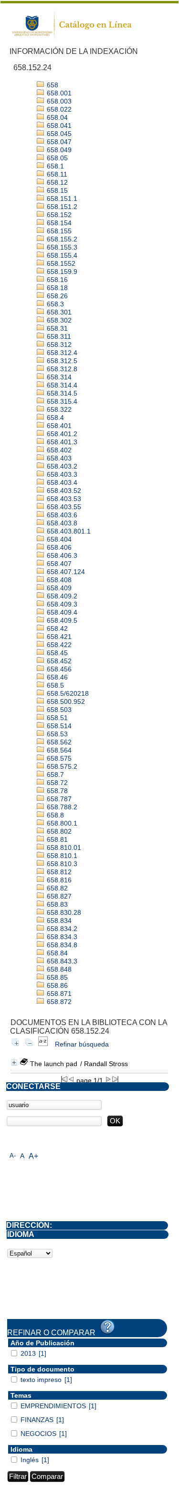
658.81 (56, 839)
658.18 (56, 288)
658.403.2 (61, 466)
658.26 (56, 296)
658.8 (54, 815)
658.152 (58, 215)
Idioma (21, 1449)
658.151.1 (61, 198)
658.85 (56, 977)
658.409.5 (61, 620)
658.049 (58, 150)
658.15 (56, 190)
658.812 (58, 872)
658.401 (58, 425)
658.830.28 (63, 912)
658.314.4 (61, 385)
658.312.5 (61, 361)
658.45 (56, 653)
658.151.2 (61, 206)
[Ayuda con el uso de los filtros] (107, 1327)
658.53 (56, 734)
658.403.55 (63, 507)
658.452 (58, 661)
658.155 (58, 231)
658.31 (56, 328)
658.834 (58, 920)
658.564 (58, 750)
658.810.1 (61, 855)
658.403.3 (61, 474)
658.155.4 (61, 255)
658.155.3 (61, 247)
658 (51, 85)
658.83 (56, 904)
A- (13, 1155)
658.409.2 (61, 596)
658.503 (58, 709)
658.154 (58, 223)
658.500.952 (65, 701)
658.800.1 (61, 823)
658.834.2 (61, 928)
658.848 (58, 969)
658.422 (58, 645)
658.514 (58, 726)
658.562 (58, 742)
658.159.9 (61, 271)
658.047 (58, 142)
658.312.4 (61, 352)
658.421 (58, 636)
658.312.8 (61, 369)
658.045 (58, 133)
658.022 (58, 109)
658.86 (56, 985)
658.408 (58, 580)
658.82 (56, 888)
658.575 (58, 758)
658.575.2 (61, 766)
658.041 (58, 125)
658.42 (56, 628)
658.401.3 (61, 442)
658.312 (58, 344)
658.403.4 (61, 482)
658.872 (58, 1001)
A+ (33, 1156)
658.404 (58, 539)
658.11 (56, 174)
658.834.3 (61, 937)
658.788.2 (61, 807)
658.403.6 (61, 515)
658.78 (56, 791)
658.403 (58, 458)
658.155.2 (61, 239)
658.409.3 (61, 604)
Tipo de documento (42, 1369)
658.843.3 (61, 961)
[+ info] (14, 1062)
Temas (21, 1395)
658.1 (54, 166)
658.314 (58, 377)
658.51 (56, 718)
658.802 (58, 831)
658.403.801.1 (68, 531)
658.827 (58, 896)
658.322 (58, 409)
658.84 (56, 953)
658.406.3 (61, 555)
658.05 (56, 158)
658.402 (58, 450)
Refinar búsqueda (82, 1044)
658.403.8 (61, 523)
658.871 (58, 993)
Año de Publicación (42, 1343)
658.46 (56, 677)
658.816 (58, 880)
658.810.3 (61, 864)
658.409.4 (61, 612)
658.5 (54, 685)
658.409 (58, 588)
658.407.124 (65, 572)
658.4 (54, 417)
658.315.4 (61, 401)
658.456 (58, 669)
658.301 (58, 312)
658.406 (58, 547)
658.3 (54, 304)
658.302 (58, 320)
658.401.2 (61, 434)
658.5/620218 (67, 693)
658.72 (56, 782)
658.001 (58, 93)
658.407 (58, 563)
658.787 (58, 799)
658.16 (56, 279)
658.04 (56, 117)
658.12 (56, 182)
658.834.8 (61, 945)
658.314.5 (61, 393)
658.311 (58, 336)
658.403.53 (63, 499)
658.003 (58, 101)
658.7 (54, 774)
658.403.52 (63, 490)
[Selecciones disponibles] (43, 1044)
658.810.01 (63, 847)
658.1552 (60, 263)
